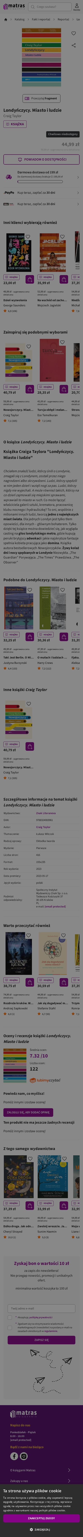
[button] (41, 1529)
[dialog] (41, 1510)
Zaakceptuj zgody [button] (41, 1518)
